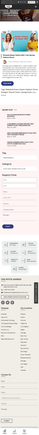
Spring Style (26, 92)
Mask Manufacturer (7, 339)
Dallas (22, 330)
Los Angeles (25, 326)
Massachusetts (26, 358)
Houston (23, 345)
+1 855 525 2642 (9, 290)
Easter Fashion (26, 89)
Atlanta (23, 314)
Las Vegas (24, 364)
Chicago (23, 333)
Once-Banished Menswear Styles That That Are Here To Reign (21, 133)
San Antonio (25, 348)
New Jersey (24, 339)
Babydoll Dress (12, 89)
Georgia (23, 361)
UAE (22, 367)
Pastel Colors (14, 92)
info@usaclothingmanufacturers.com (15, 292)
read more (7, 83)
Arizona (23, 320)
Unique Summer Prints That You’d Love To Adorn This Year (20, 143)
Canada (23, 370)
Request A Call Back (36, 293)
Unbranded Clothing (7, 320)
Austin (23, 317)
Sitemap (4, 314)
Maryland (24, 342)
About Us (4, 317)
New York (24, 336)
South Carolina (25, 355)
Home (5, 15)
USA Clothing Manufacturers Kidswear (18, 115)
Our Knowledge (6, 326)
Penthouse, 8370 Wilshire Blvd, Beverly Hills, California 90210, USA (17, 286)
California (24, 323)
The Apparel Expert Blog (9, 323)
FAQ (2, 336)
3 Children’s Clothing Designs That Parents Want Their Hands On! (20, 124)
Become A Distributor (8, 333)
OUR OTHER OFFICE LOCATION (15, 297)
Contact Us (5, 330)
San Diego (24, 351)
